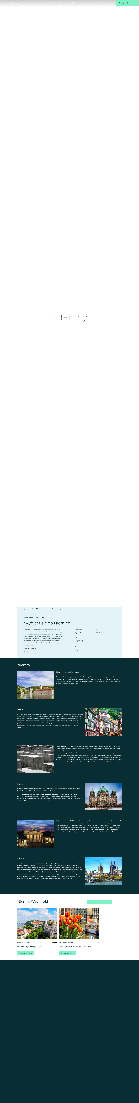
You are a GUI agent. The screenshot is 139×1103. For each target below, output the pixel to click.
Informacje (46, 609)
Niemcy (23, 609)
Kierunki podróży (88, 3)
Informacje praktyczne (73, 3)
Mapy (74, 609)
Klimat (68, 609)
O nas (99, 3)
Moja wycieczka (109, 3)
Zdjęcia (38, 609)
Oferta (61, 3)
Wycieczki (52, 3)
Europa (37, 617)
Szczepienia (60, 609)
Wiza (53, 609)
